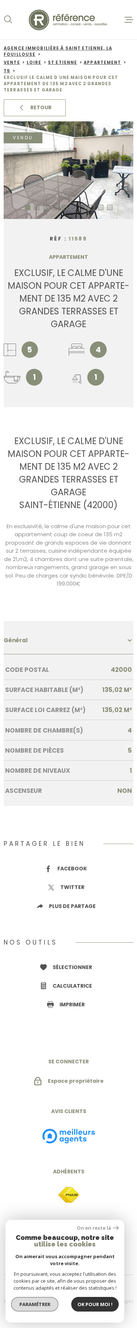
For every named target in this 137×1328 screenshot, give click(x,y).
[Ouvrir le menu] (129, 19)
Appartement (102, 62)
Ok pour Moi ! (95, 1304)
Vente (12, 62)
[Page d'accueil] (68, 20)
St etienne (62, 62)
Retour (41, 107)
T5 (7, 71)
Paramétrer (34, 1304)
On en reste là (94, 1228)
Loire (34, 62)
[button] (27, 207)
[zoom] (68, 170)
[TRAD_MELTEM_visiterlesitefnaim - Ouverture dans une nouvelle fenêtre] (68, 1195)
